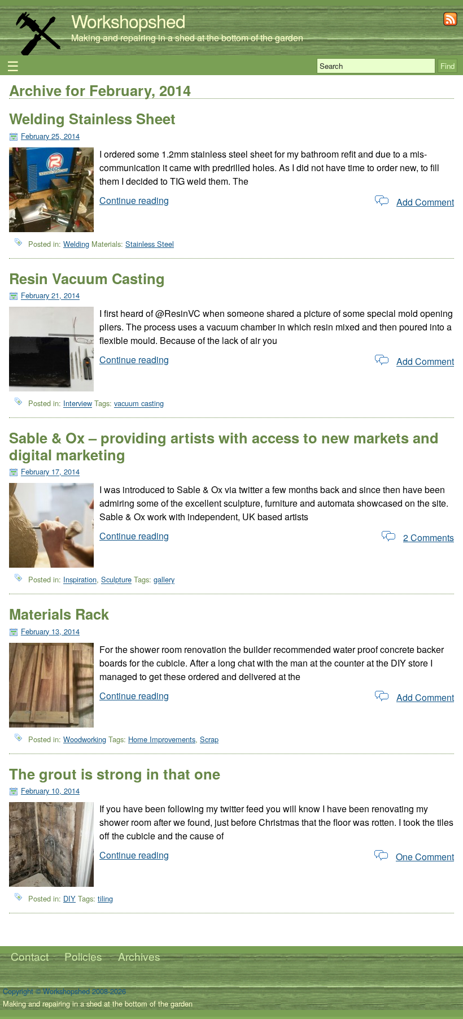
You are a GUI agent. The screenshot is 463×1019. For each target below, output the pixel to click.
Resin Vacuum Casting (87, 278)
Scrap (209, 739)
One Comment (425, 856)
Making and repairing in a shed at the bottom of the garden (187, 37)
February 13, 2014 (50, 631)
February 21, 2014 (50, 295)
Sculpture (116, 579)
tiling (105, 898)
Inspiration (80, 579)
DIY (69, 898)
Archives (139, 956)
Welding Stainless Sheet (92, 118)
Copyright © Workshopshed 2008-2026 (64, 991)
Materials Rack (59, 613)
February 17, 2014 (50, 472)
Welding (76, 243)
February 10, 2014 (50, 790)
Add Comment (425, 201)
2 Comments (428, 537)
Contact (30, 956)
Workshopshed (128, 20)
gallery (164, 579)
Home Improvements (161, 739)
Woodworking (84, 739)
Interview (77, 403)
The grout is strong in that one (114, 773)
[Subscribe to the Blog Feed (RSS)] (450, 22)
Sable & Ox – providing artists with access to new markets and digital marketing (224, 445)
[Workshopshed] (37, 53)
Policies (83, 956)
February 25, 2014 (50, 135)
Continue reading (134, 200)
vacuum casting (139, 403)
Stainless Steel (149, 243)
